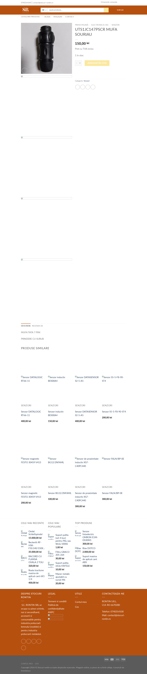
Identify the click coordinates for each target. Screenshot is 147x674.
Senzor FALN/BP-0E (112, 493)
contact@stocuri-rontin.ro (43, 3)
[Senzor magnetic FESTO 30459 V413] (33, 471)
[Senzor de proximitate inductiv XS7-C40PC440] (87, 471)
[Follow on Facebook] (23, 641)
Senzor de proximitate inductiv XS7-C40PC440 (86, 497)
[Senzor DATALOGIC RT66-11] (33, 390)
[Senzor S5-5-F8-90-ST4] (114, 390)
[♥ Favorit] (72, 2)
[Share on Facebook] (77, 87)
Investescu (25, 671)
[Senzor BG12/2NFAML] (60, 471)
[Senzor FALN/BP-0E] (114, 471)
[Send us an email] (120, 2)
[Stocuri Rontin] (29, 10)
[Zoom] (24, 70)
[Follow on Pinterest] (23, 648)
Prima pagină (81, 25)
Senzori (116, 25)
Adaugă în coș (97, 63)
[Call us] (124, 2)
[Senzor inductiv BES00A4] (60, 390)
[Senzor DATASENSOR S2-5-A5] (87, 390)
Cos (77, 607)
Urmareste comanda (109, 2)
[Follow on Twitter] (34, 641)
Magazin (58, 17)
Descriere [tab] (26, 326)
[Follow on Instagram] (28, 641)
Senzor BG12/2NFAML (59, 493)
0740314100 (26, 3)
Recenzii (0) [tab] (37, 326)
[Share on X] (82, 87)
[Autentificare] (111, 10)
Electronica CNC (100, 25)
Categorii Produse (30, 17)
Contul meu (81, 602)
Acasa (47, 17)
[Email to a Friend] (88, 87)
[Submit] (106, 10)
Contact (69, 17)
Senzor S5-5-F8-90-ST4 (114, 412)
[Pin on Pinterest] (93, 87)
